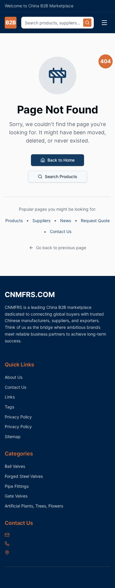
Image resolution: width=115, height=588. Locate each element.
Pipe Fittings (17, 486)
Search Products (61, 176)
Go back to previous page (61, 247)
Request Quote (95, 220)
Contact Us (60, 231)
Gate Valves (16, 495)
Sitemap (13, 436)
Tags (9, 406)
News (65, 220)
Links (10, 396)
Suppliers (41, 220)
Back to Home (61, 160)
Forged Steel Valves (24, 476)
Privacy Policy (18, 416)
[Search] (87, 23)
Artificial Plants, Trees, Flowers (34, 505)
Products (14, 220)
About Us (13, 377)
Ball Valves (15, 466)
